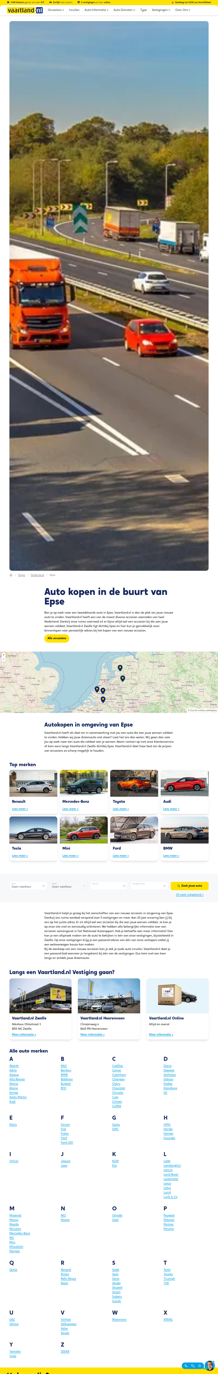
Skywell (117, 1287)
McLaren (15, 1229)
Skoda (116, 1283)
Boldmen (67, 1079)
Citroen (117, 1101)
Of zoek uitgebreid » (189, 895)
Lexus (167, 1183)
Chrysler (118, 1092)
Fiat (63, 1129)
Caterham (119, 1075)
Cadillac (117, 1066)
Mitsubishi (16, 1247)
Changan (118, 1079)
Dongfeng (170, 1088)
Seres (115, 1278)
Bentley (66, 1070)
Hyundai (169, 1138)
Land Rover (171, 1174)
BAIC (64, 1066)
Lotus (167, 1188)
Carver (116, 1070)
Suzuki (116, 1301)
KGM (115, 1161)
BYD (63, 1088)
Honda (168, 1129)
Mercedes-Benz (19, 1233)
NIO (63, 1215)
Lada (167, 1161)
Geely (116, 1124)
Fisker (65, 1133)
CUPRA (116, 1106)
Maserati (15, 1215)
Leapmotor (171, 1179)
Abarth (14, 1066)
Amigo (13, 1092)
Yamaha (15, 1351)
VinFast (66, 1319)
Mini (12, 1242)
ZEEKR (65, 1351)
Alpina (13, 1084)
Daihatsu (170, 1075)
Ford (64, 1138)
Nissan (65, 1220)
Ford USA (67, 1142)
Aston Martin (18, 1097)
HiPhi (167, 1124)
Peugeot (169, 1215)
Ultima (14, 1324)
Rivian (65, 1274)
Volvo (64, 1328)
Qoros (13, 1270)
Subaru (117, 1296)
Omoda (117, 1215)
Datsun (168, 1079)
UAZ (12, 1319)
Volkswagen (69, 1324)
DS (165, 1092)
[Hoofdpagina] (11, 575)
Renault (66, 1270)
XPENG (168, 1319)
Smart (116, 1292)
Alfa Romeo (17, 1079)
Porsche (169, 1229)
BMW (64, 1075)
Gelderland (37, 575)
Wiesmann (119, 1319)
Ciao (115, 1097)
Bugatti (66, 1084)
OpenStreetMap (197, 711)
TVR (166, 1283)
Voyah (65, 1333)
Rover (64, 1283)
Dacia (167, 1066)
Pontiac (169, 1224)
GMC (115, 1129)
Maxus (13, 1220)
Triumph (169, 1278)
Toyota (168, 1274)
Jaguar (65, 1161)
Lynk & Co (170, 1197)
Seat (115, 1274)
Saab (115, 1270)
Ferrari (65, 1124)
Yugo (12, 1356)
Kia (114, 1165)
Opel (115, 1220)
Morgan (14, 1251)
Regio (21, 575)
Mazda (14, 1224)
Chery (116, 1084)
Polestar (169, 1220)
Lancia (168, 1170)
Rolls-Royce (68, 1278)
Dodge (168, 1084)
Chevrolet (118, 1088)
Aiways (14, 1075)
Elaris (13, 1124)
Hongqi (168, 1133)
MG (11, 1238)
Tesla (167, 1270)
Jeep (64, 1165)
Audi (12, 1101)
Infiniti (13, 1161)
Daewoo (169, 1070)
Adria (13, 1070)
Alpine (13, 1088)
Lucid (167, 1192)
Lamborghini (172, 1165)
